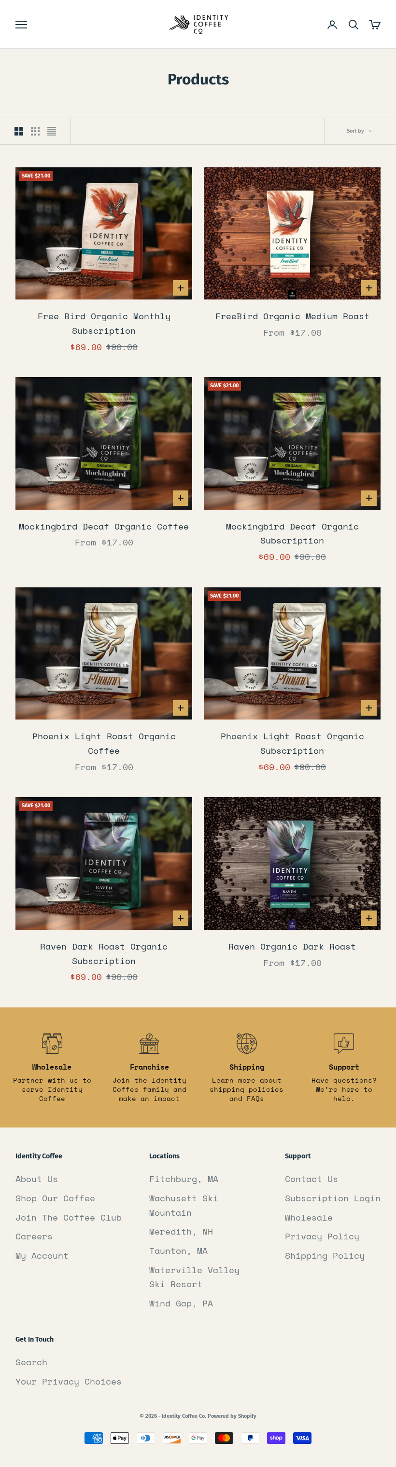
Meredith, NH (181, 1231)
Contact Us (311, 1178)
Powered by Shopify (232, 1416)
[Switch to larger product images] (18, 131)
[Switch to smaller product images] (35, 131)
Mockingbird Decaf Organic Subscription (292, 533)
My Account (42, 1255)
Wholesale (309, 1217)
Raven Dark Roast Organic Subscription (104, 953)
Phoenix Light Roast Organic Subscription (292, 743)
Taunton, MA (178, 1250)
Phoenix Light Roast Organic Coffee (104, 743)
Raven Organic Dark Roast (292, 946)
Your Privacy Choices (68, 1381)
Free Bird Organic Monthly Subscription (104, 323)
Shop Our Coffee (55, 1198)
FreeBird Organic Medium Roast (292, 316)
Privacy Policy (322, 1236)
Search (31, 1362)
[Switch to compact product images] (51, 131)
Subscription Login (333, 1198)
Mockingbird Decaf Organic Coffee (104, 526)
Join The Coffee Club (68, 1217)
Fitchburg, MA (183, 1178)
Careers (34, 1236)
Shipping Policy (325, 1255)
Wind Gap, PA (181, 1303)
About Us (36, 1178)
